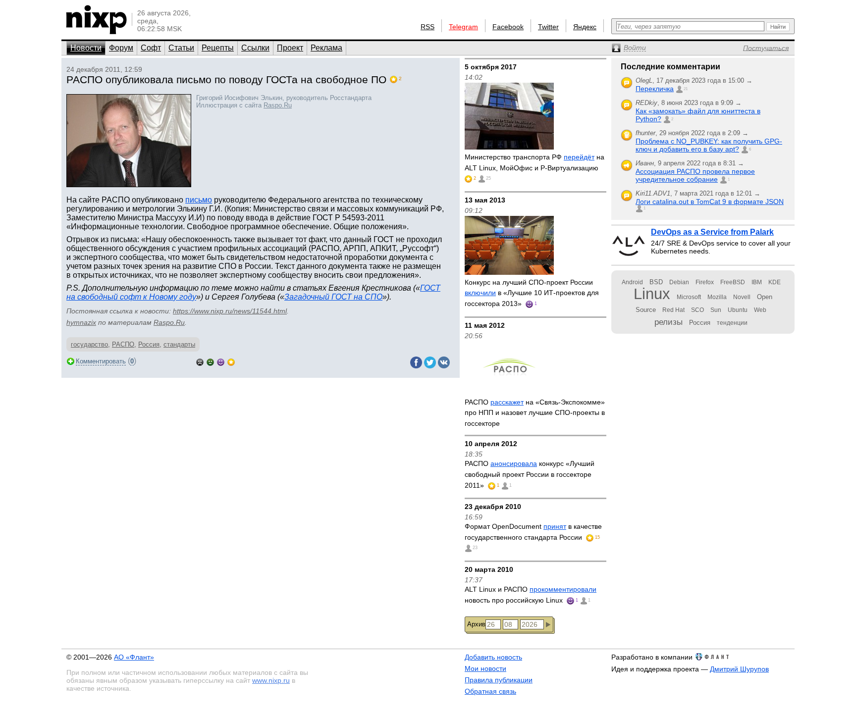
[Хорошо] (220, 361)
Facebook (508, 27)
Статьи (181, 48)
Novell (741, 297)
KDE (774, 282)
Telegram (463, 27)
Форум (121, 48)
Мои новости (485, 668)
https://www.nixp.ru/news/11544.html (230, 311)
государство (89, 344)
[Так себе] (210, 361)
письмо (198, 200)
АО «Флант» (134, 657)
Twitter (548, 27)
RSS (427, 27)
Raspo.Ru (278, 105)
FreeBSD (732, 282)
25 (488, 178)
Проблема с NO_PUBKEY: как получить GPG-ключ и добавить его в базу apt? (709, 145)
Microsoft (689, 297)
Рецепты (218, 48)
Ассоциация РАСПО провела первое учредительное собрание (695, 175)
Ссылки (255, 48)
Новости (86, 48)
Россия (149, 344)
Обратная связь (490, 691)
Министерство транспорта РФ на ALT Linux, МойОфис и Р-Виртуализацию (534, 162)
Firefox (705, 282)
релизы (668, 322)
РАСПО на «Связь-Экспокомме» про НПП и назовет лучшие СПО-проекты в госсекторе (535, 412)
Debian (679, 282)
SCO (697, 310)
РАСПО (123, 344)
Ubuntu (738, 310)
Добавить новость (493, 657)
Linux (652, 294)
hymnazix (81, 322)
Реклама (326, 48)
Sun (715, 310)
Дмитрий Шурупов (739, 669)
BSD (656, 282)
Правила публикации (499, 680)
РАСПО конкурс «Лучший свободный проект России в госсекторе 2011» (529, 474)
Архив (476, 624)
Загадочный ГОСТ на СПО (333, 297)
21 (686, 89)
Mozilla (717, 297)
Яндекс (584, 27)
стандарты (179, 344)
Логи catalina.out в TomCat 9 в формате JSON (710, 201)
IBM (756, 282)
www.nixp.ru (271, 680)
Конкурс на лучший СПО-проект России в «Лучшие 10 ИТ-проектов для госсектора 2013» (532, 292)
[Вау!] (231, 361)
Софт (151, 48)
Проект (290, 48)
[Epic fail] (200, 361)
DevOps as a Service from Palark (712, 232)
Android (632, 282)
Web (760, 310)
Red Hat (673, 310)
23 (475, 547)
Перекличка (655, 89)
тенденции (732, 323)
